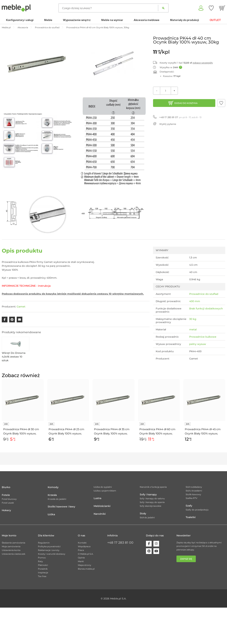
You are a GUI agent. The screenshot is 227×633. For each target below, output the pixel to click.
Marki (81, 561)
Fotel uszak (8, 502)
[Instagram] (156, 544)
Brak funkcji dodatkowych (206, 308)
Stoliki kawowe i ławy (61, 506)
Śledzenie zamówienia (13, 542)
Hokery (6, 510)
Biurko (6, 487)
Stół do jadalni (147, 517)
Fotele (6, 495)
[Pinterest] (149, 551)
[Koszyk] (222, 8)
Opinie (81, 557)
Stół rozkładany (194, 487)
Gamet (21, 306)
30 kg (192, 319)
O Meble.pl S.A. (85, 554)
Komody (53, 487)
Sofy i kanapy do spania (152, 502)
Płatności (43, 565)
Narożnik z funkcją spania (153, 487)
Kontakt (82, 542)
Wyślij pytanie (167, 124)
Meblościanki (102, 506)
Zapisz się (186, 559)
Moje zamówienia (11, 546)
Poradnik (43, 568)
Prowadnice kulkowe (202, 336)
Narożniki (100, 513)
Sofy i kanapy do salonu (152, 498)
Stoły (143, 513)
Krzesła (52, 495)
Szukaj (163, 8)
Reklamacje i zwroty (48, 550)
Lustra (97, 498)
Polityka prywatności (49, 546)
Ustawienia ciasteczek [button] (13, 554)
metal (193, 329)
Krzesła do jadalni (57, 499)
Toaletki (191, 517)
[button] (221, 103)
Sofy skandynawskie (150, 506)
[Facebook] (149, 544)
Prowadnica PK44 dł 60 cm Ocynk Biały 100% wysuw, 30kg (157, 432)
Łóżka (51, 514)
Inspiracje (43, 572)
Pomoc (42, 557)
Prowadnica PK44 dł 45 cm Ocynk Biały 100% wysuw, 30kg (203, 432)
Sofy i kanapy (148, 494)
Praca (81, 550)
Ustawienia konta (11, 550)
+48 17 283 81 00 (120, 542)
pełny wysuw (197, 344)
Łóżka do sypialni (103, 487)
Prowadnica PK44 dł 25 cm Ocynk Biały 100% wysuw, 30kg (66, 432)
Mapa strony (84, 565)
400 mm (194, 301)
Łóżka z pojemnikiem (105, 490)
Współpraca (84, 546)
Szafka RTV (191, 498)
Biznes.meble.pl (86, 568)
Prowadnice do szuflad (203, 294)
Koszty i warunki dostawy (51, 554)
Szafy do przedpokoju (197, 509)
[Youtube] (156, 551)
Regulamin (44, 542)
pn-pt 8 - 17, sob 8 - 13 (180, 117)
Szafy (189, 505)
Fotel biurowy (9, 499)
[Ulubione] (211, 8)
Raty (40, 561)
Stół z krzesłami (194, 490)
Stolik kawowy (193, 494)
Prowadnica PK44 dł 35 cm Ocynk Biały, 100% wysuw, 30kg (111, 432)
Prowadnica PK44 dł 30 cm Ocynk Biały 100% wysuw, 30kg (21, 432)
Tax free (42, 576)
